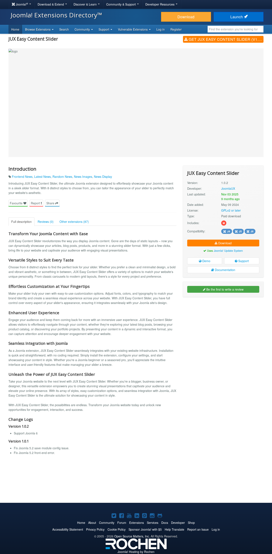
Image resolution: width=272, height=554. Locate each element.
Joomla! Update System (228, 251)
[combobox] (236, 29)
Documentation (224, 270)
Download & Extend (51, 4)
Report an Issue (198, 529)
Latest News (42, 176)
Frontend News (22, 176)
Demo (205, 261)
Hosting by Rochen (136, 552)
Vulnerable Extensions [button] (133, 29)
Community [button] (83, 29)
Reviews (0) (46, 221)
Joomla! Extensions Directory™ (56, 15)
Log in (160, 29)
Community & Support (121, 4)
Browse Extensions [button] (38, 29)
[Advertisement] (223, 327)
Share (50, 203)
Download (185, 16)
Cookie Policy (117, 529)
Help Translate (174, 529)
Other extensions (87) (74, 221)
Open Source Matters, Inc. (132, 536)
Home (15, 29)
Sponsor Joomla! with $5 (145, 529)
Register (176, 29)
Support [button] (104, 29)
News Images (83, 176)
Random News (62, 176)
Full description (21, 221)
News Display (103, 176)
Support (243, 261)
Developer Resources (160, 4)
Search (64, 29)
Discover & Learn (86, 4)
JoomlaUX (228, 188)
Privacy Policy (95, 529)
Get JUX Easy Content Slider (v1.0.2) (226, 39)
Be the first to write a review (224, 289)
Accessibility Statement (67, 529)
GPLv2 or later (231, 210)
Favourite (16, 203)
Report (36, 203)
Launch (237, 16)
